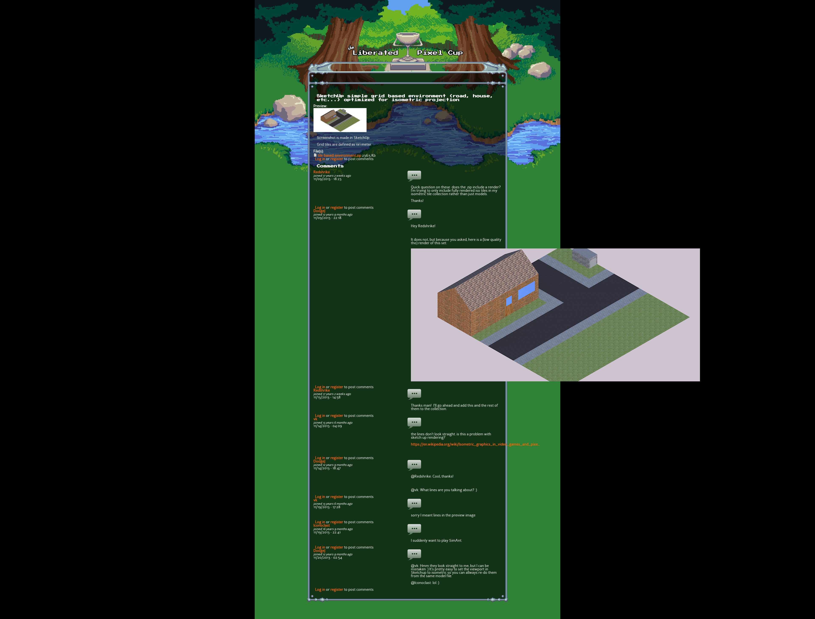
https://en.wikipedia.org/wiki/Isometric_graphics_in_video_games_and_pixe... (475, 444)
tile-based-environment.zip (339, 156)
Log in (320, 159)
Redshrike (321, 172)
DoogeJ (319, 211)
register (336, 159)
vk (315, 419)
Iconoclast (321, 525)
